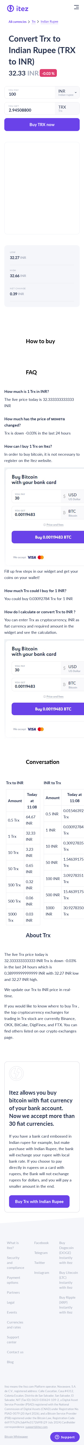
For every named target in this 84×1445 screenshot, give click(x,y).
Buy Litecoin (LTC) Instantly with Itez (68, 1280)
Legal (10, 1302)
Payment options (13, 1280)
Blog (10, 1361)
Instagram (41, 1272)
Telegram (41, 1252)
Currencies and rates (15, 1325)
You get (13, 106)
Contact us (15, 1351)
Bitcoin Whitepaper (16, 1436)
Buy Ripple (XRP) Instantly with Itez (67, 1305)
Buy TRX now (42, 124)
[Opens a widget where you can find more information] (65, 1437)
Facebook (41, 1242)
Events (12, 1312)
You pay (13, 90)
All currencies (17, 21)
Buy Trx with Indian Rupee (39, 1201)
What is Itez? (13, 1245)
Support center (13, 1339)
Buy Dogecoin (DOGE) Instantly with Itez (66, 1252)
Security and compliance (15, 1262)
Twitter (39, 1262)
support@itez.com (36, 1427)
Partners (13, 1292)
